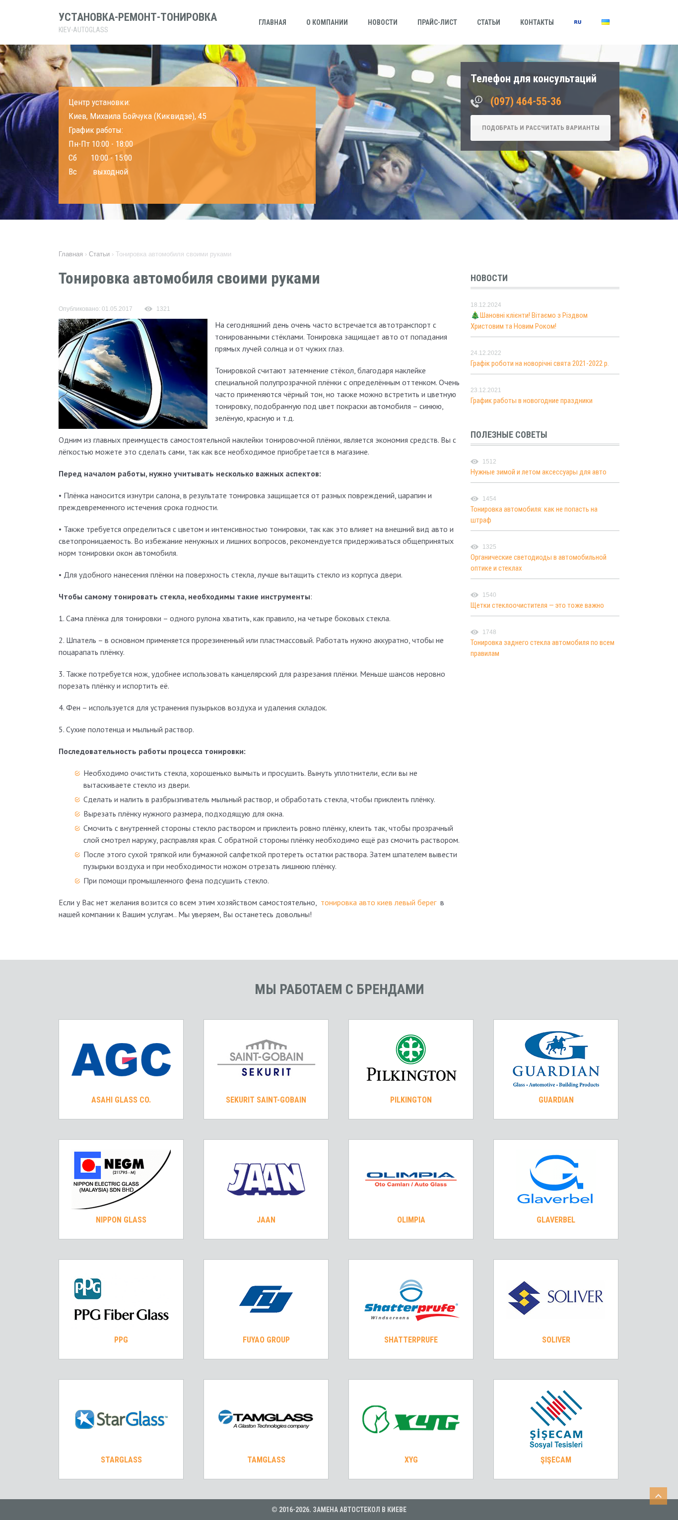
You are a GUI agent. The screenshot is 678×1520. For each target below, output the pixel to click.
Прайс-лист (437, 22)
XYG (411, 1459)
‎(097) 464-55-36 (525, 101)
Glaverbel (556, 1220)
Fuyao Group (266, 1340)
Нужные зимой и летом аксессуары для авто (539, 472)
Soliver (556, 1340)
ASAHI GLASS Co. (121, 1100)
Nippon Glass (121, 1220)
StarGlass (121, 1459)
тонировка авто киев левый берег (378, 902)
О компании (327, 22)
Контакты (537, 22)
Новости (383, 22)
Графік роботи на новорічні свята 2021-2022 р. (540, 363)
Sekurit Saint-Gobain (266, 1100)
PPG (121, 1340)
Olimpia (411, 1220)
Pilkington (411, 1100)
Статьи (488, 22)
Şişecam (556, 1459)
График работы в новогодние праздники (532, 400)
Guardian (556, 1100)
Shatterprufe (411, 1340)
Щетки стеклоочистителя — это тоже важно (537, 605)
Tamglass (266, 1459)
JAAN (266, 1220)
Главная (272, 22)
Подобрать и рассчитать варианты (541, 127)
